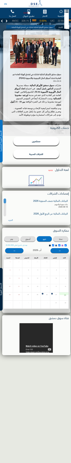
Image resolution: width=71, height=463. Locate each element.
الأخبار (44, 16)
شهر (44, 239)
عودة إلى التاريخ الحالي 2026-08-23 (16, 245)
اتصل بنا (12, 16)
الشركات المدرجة (36, 154)
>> (14, 250)
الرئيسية (61, 16)
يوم (11, 239)
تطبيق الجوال (28, 16)
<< (60, 250)
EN (5, 4)
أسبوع (28, 239)
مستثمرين (36, 141)
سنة (60, 239)
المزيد (10, 220)
